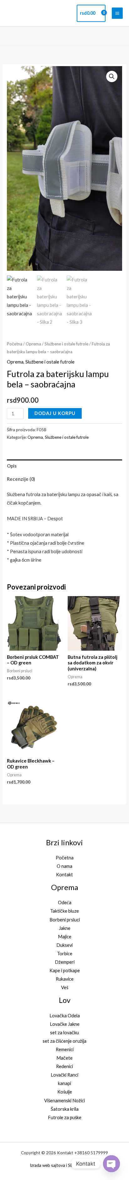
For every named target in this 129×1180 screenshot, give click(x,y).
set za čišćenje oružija (64, 1041)
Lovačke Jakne (65, 1024)
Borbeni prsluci (64, 919)
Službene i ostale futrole (66, 343)
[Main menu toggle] (117, 13)
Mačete (64, 1058)
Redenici (64, 1066)
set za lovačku (64, 1032)
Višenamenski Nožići (64, 1100)
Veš (64, 987)
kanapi (64, 1083)
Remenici (65, 1049)
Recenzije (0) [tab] (21, 479)
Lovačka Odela (64, 1015)
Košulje (64, 1091)
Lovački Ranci (64, 1075)
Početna (14, 343)
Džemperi (65, 962)
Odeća (64, 902)
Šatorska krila (65, 1109)
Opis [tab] (12, 466)
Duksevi (64, 945)
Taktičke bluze (64, 911)
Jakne (64, 928)
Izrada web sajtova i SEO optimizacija (65, 1165)
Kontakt (64, 874)
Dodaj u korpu (54, 413)
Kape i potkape (64, 970)
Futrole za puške (64, 1117)
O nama (64, 866)
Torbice (64, 953)
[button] (120, 36)
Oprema (33, 343)
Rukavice (65, 979)
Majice (64, 936)
